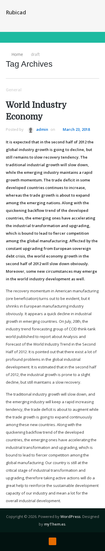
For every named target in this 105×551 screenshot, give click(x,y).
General (14, 89)
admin (41, 129)
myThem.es (54, 524)
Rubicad (16, 12)
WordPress (70, 516)
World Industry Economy (36, 110)
